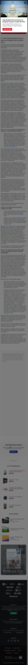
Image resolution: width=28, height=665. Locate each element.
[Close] (25, 3)
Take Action (7, 29)
